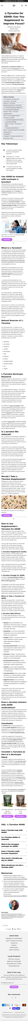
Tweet (9, 929)
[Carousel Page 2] (14, 518)
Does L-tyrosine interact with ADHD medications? (13, 131)
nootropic (16, 68)
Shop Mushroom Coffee (14, 963)
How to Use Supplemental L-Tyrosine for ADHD (12, 117)
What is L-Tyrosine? (9, 103)
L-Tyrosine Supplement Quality (14, 120)
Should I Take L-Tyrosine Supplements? (10, 112)
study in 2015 (11, 421)
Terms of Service (14, 950)
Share (15, 929)
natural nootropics (6, 191)
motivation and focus (7, 273)
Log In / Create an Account (14, 941)
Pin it (20, 929)
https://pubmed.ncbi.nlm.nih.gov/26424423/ (15, 886)
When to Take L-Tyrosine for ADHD (13, 125)
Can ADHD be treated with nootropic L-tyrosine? (11, 100)
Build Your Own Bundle (14, 961)
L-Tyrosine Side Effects (12, 128)
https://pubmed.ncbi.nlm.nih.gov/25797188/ (15, 879)
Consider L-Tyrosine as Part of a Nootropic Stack (13, 137)
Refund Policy (14, 947)
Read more (7, 239)
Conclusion (6, 134)
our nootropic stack (20, 761)
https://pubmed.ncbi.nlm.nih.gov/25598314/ (15, 896)
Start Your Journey (14, 959)
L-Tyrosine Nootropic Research (12, 107)
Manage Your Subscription (14, 938)
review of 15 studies (15, 405)
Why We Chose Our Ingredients (16, 789)
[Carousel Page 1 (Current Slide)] (13, 518)
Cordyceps (19, 777)
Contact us (14, 943)
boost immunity (19, 782)
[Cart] (26, 5)
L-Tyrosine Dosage (10, 122)
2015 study (9, 412)
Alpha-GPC (8, 779)
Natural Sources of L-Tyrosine (12, 105)
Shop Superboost (14, 966)
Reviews (14, 945)
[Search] (22, 5)
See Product (7, 816)
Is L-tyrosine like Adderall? (11, 109)
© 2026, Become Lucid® (7, 1012)
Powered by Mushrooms (20, 1012)
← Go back (4, 925)
